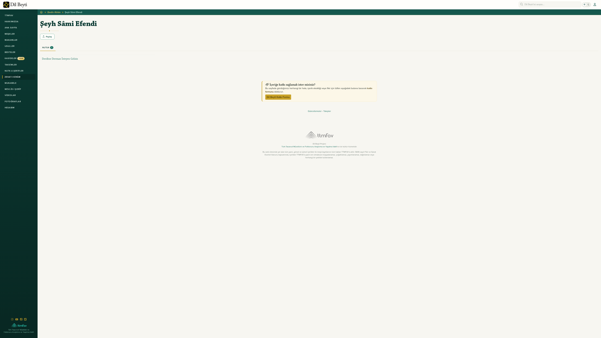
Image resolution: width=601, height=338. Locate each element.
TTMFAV (9, 15)
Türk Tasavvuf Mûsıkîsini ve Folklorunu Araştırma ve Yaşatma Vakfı (309, 146)
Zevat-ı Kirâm (13, 76)
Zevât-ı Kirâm (54, 12)
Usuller (10, 46)
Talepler (327, 111)
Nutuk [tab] (47, 47)
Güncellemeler (314, 111)
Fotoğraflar (13, 101)
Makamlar (11, 39)
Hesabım (10, 107)
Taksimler (11, 64)
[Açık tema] (584, 5)
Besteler (10, 52)
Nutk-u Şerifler (14, 70)
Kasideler (14, 58)
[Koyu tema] (588, 5)
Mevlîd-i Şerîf (13, 89)
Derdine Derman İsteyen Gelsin (60, 59)
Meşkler (10, 33)
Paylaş (49, 36)
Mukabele (10, 83)
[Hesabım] (595, 5)
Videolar (10, 95)
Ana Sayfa (11, 27)
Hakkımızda (12, 21)
